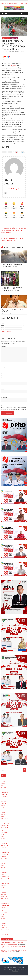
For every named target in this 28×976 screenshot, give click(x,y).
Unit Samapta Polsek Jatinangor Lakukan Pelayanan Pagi (12, 265)
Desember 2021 (5, 903)
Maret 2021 (4, 923)
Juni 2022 (3, 890)
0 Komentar (22, 51)
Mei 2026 (3, 785)
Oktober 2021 (4, 907)
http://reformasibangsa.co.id (15, 193)
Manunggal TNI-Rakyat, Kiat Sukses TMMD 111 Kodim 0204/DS (12, 239)
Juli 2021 (3, 914)
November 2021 (5, 905)
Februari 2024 (4, 845)
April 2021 (3, 921)
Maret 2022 (4, 896)
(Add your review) (6, 331)
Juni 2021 (3, 916)
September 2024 (5, 830)
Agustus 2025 (4, 805)
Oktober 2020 (4, 934)
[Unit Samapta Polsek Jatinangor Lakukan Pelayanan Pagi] (14, 250)
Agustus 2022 (4, 885)
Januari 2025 (4, 821)
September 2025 (5, 803)
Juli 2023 (3, 861)
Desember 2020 (5, 930)
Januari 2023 (4, 874)
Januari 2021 (4, 927)
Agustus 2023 (4, 858)
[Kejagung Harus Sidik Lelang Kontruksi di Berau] (14, 296)
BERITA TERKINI (6, 38)
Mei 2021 (3, 918)
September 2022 (5, 883)
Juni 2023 (3, 863)
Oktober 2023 (4, 854)
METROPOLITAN (14, 38)
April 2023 (3, 867)
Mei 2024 (3, 839)
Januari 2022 (4, 901)
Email (3, 389)
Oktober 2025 (4, 801)
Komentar (4, 346)
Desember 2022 (5, 876)
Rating (3, 367)
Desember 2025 (5, 796)
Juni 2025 (3, 810)
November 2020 (5, 932)
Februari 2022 (4, 898)
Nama (3, 381)
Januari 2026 (4, 794)
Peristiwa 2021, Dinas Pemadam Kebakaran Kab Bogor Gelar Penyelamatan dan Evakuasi (12, 288)
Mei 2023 (3, 865)
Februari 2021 (4, 925)
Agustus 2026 (4, 779)
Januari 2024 (4, 847)
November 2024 (5, 825)
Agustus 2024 (4, 832)
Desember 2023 (5, 850)
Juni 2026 (3, 783)
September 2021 (5, 910)
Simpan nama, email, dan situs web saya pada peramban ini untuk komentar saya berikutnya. (14, 408)
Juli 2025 (3, 807)
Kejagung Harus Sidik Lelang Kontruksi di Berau (14, 310)
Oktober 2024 (4, 827)
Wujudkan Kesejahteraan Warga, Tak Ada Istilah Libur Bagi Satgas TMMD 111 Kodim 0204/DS (13, 230)
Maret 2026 (4, 790)
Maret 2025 (4, 816)
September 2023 (5, 856)
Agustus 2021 (4, 912)
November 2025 (5, 799)
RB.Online (13, 65)
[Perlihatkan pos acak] (25, 13)
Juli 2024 (3, 834)
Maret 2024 (4, 843)
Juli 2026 (3, 781)
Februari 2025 (4, 819)
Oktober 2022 (4, 881)
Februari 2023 (4, 872)
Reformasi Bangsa (14, 51)
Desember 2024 (5, 823)
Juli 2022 (3, 887)
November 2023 (5, 852)
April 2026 (3, 787)
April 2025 (3, 814)
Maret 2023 (4, 870)
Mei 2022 (3, 892)
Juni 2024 (3, 836)
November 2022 (5, 878)
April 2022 (3, 894)
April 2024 (3, 841)
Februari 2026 (4, 792)
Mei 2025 (3, 812)
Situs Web (4, 397)
